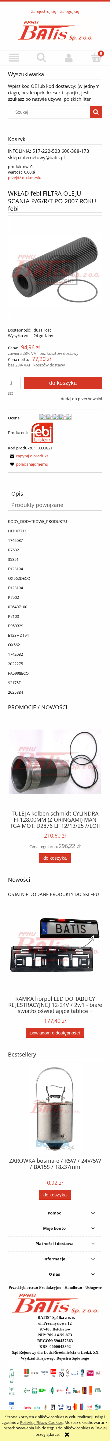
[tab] (55, 493)
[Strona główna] (55, 28)
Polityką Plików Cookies (41, 1422)
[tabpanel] (55, 607)
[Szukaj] (96, 112)
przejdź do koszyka (25, 177)
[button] (14, 58)
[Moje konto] (68, 58)
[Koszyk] (96, 57)
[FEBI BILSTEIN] (42, 432)
